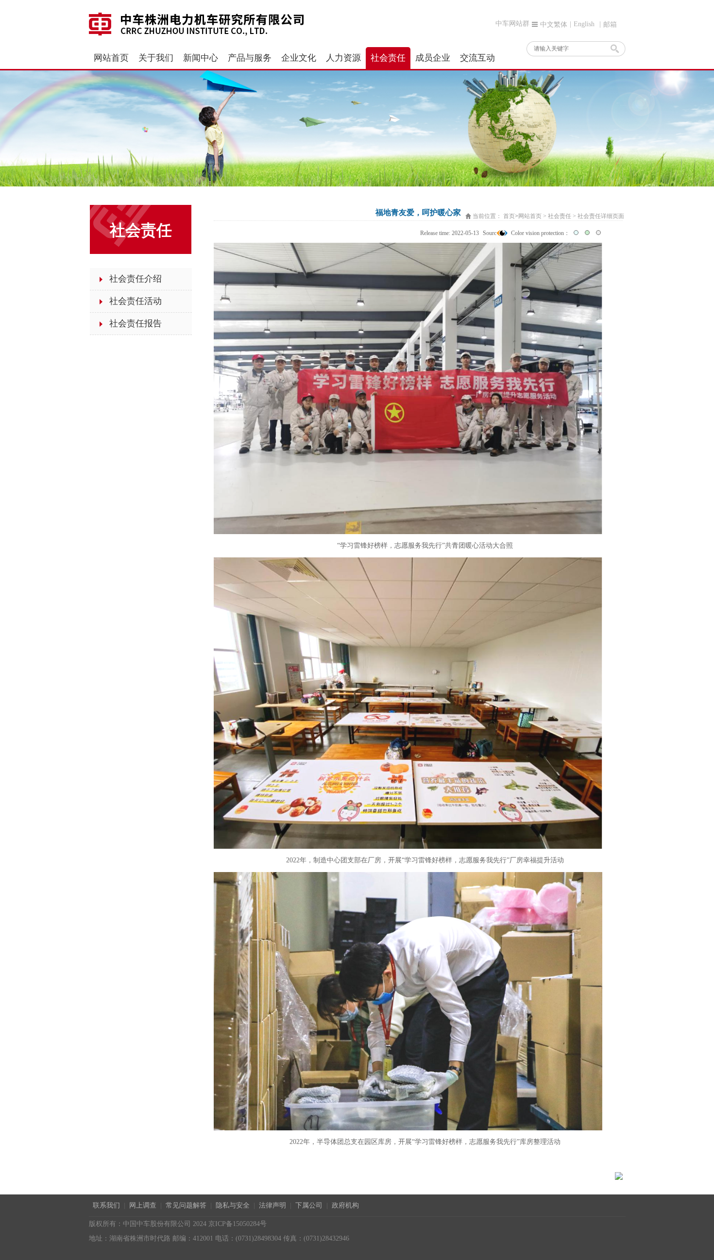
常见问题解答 (186, 1205)
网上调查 (142, 1205)
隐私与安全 (233, 1205)
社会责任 (559, 216)
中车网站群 (512, 23)
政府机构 (345, 1205)
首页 (509, 216)
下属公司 (309, 1205)
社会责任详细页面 (601, 216)
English (584, 24)
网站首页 (530, 216)
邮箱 (610, 24)
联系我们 (106, 1205)
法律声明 (272, 1205)
